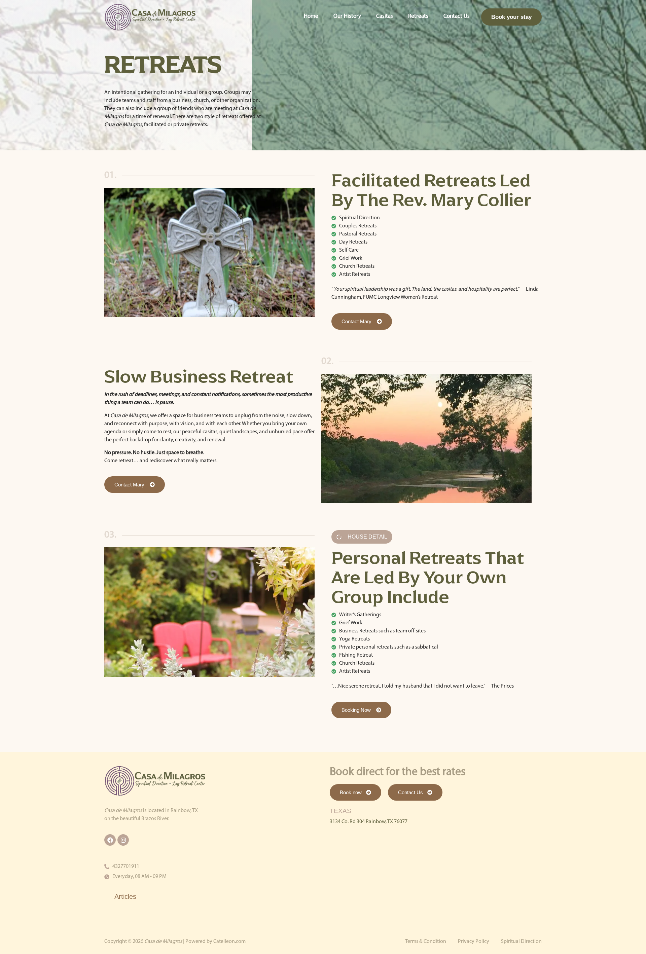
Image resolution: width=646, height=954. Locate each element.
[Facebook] (110, 840)
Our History (347, 16)
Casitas (384, 16)
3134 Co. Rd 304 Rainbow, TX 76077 (368, 821)
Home (311, 16)
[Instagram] (123, 840)
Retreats (418, 16)
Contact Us (456, 16)
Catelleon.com (229, 941)
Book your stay (511, 17)
